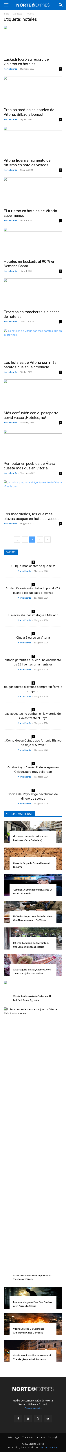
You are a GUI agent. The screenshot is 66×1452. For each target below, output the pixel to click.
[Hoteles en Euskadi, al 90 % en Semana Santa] (33, 242)
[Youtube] (48, 1418)
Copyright (53, 1437)
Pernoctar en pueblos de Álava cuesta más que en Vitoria (29, 465)
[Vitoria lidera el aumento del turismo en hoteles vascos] (33, 141)
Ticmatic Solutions (48, 1447)
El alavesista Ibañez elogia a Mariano (33, 615)
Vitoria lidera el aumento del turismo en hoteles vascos (28, 162)
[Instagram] (28, 1418)
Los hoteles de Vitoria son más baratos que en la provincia (30, 364)
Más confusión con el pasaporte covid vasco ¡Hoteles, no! (31, 415)
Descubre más (33, 1408)
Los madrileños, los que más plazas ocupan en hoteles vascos (32, 516)
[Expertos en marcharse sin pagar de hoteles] (33, 292)
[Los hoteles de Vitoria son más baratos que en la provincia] (33, 343)
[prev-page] (17, 539)
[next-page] (47, 539)
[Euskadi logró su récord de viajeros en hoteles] (33, 40)
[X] (38, 1418)
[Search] (61, 5)
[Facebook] (18, 1418)
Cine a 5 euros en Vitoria (33, 637)
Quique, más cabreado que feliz (33, 566)
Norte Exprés (10, 68)
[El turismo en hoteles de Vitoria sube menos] (33, 191)
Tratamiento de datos (33, 1437)
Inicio (6, 13)
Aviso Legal (13, 1437)
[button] (6, 5)
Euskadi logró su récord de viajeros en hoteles (26, 61)
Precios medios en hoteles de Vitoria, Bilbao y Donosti (29, 112)
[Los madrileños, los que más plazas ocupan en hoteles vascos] (33, 494)
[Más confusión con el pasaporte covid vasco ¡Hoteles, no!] (33, 393)
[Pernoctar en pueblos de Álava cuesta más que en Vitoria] (33, 444)
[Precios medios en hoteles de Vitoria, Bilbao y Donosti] (33, 90)
